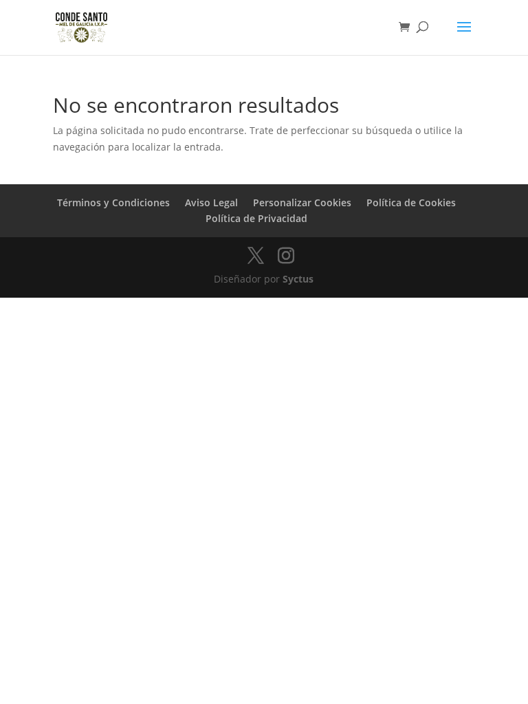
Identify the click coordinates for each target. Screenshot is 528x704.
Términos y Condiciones (113, 202)
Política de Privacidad (256, 218)
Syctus (298, 278)
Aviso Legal (211, 202)
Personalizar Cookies (302, 202)
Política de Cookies (411, 202)
